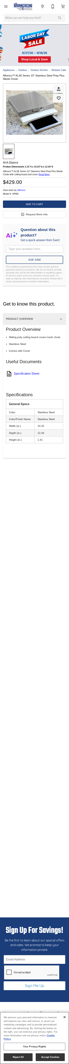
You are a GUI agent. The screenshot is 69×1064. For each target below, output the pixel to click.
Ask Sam (34, 259)
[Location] (42, 6)
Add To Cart (34, 204)
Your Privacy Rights (34, 1046)
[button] (5, 6)
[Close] (65, 1017)
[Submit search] (60, 18)
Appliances (9, 70)
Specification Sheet (26, 373)
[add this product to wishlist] (59, 98)
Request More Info (37, 214)
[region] (34, 1038)
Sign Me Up (34, 985)
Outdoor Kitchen (39, 70)
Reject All (18, 1057)
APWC (15, 194)
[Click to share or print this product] (59, 89)
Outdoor (22, 70)
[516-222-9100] (52, 6)
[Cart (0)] (63, 6)
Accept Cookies (50, 1057)
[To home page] (23, 6)
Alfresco (21, 190)
